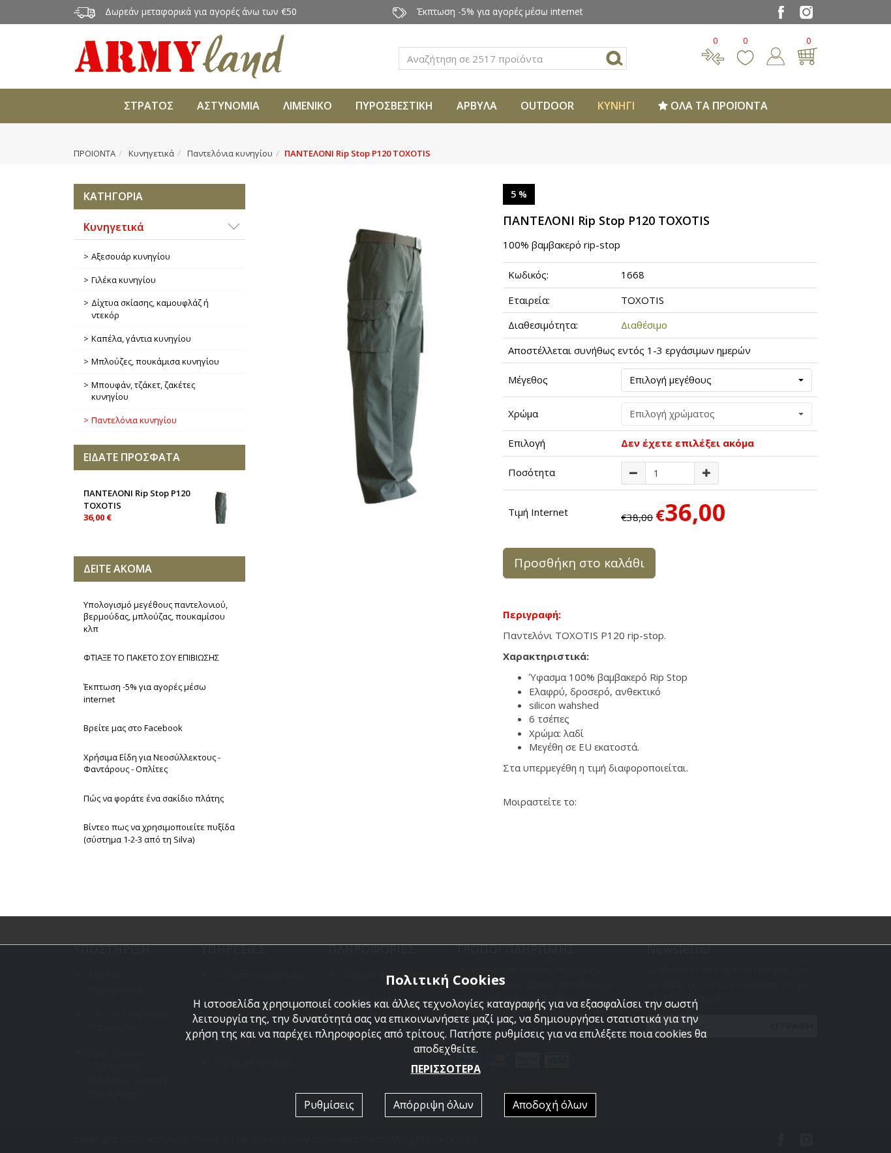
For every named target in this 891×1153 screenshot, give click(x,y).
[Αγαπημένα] (745, 54)
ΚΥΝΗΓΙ (616, 105)
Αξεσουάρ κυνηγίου (130, 256)
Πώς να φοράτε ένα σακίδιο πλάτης (153, 798)
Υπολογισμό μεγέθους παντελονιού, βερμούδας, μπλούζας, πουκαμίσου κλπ (155, 617)
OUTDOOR (547, 105)
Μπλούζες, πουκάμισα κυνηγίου (155, 361)
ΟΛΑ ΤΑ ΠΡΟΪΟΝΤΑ (718, 105)
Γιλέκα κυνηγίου (123, 280)
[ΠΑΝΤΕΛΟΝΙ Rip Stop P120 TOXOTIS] (374, 348)
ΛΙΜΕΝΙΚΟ (307, 105)
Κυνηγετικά (151, 153)
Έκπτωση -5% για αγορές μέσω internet (144, 693)
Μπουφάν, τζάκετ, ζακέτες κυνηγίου (143, 391)
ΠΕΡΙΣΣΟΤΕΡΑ (446, 1069)
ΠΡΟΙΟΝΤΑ (94, 153)
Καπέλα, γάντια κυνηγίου (141, 338)
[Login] (775, 54)
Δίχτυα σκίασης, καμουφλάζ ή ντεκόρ (150, 309)
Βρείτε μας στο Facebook (133, 728)
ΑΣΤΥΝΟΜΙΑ (228, 105)
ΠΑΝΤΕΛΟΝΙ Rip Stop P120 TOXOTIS (136, 505)
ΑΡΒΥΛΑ (477, 105)
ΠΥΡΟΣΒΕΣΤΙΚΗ (394, 105)
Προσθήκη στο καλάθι (579, 562)
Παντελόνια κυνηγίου (230, 153)
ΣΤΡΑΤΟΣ (149, 105)
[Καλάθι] (807, 54)
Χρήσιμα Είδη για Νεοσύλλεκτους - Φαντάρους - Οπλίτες (151, 763)
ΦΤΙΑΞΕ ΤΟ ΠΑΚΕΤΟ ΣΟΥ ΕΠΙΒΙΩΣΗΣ (151, 657)
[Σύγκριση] (713, 54)
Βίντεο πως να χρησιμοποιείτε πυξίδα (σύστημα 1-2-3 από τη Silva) (159, 833)
